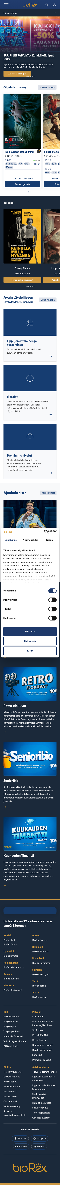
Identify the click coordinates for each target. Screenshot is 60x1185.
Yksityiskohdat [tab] (30, 540)
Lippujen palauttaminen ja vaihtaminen (44, 1087)
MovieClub (38, 1016)
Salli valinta (30, 641)
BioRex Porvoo (39, 940)
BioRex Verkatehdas (13, 967)
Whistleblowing (11, 1106)
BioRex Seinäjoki (40, 974)
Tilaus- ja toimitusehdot (44, 1071)
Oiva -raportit (10, 1101)
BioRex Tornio (39, 985)
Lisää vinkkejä (48, 299)
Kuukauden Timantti (42, 1044)
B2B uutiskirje (10, 1046)
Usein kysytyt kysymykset (39, 1096)
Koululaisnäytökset (13, 1036)
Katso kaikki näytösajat (22, 280)
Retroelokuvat (39, 1040)
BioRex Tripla (10, 944)
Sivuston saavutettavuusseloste (14, 1113)
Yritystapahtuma (11, 1031)
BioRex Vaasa (39, 997)
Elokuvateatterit (11, 1016)
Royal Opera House (42, 1049)
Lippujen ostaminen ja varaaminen (43, 1078)
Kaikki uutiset (48, 492)
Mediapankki (10, 1096)
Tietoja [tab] (49, 540)
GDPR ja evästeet (41, 1117)
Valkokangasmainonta (14, 1041)
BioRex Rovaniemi (41, 962)
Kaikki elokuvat (47, 87)
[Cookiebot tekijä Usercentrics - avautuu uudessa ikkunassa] (44, 532)
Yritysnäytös (9, 1026)
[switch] (52, 600)
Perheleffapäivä (40, 1035)
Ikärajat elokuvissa (41, 1102)
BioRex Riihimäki (40, 951)
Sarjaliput (37, 1054)
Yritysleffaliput (10, 1021)
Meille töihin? (10, 1091)
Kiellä (30, 650)
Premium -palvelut (41, 1059)
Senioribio (37, 1030)
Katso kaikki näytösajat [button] (22, 178)
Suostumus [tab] (11, 540)
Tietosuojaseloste (41, 1112)
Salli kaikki (30, 631)
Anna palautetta (11, 1086)
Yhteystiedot (10, 1081)
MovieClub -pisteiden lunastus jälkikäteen (43, 1023)
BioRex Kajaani (11, 978)
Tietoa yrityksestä (12, 1071)
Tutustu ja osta (22, 184)
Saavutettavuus (40, 1107)
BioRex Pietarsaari (12, 990)
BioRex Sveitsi (10, 955)
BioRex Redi (9, 940)
